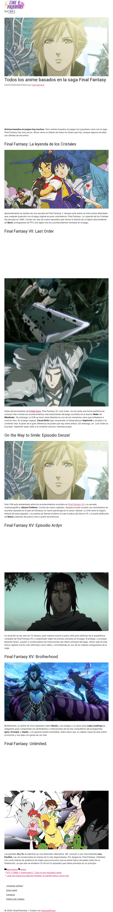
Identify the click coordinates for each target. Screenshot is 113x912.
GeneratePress (48, 910)
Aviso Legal (11, 890)
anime (23, 869)
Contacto (10, 894)
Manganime (12, 869)
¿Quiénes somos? (14, 885)
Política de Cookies (15, 899)
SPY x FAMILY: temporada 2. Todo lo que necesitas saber (34, 872)
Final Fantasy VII (76, 504)
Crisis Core (35, 411)
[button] (6, 11)
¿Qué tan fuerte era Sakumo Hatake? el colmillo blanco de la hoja (37, 875)
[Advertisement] (56, 107)
